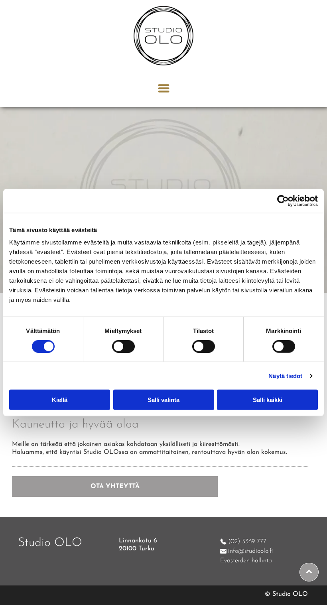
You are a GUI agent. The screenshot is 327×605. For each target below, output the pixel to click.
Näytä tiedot (285, 375)
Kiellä (59, 399)
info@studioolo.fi (250, 551)
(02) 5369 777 (247, 541)
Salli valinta (163, 399)
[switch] (123, 346)
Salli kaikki (267, 399)
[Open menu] (164, 88)
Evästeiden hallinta (246, 561)
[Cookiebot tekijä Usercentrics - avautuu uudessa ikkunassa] (283, 201)
